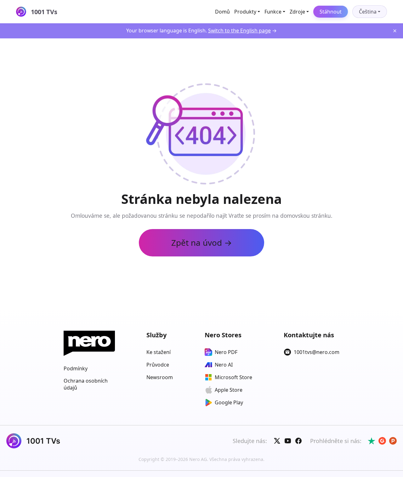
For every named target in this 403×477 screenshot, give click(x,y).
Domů (222, 11)
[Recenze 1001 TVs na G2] (382, 441)
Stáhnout (331, 11)
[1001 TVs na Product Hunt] (393, 441)
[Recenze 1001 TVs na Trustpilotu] (371, 441)
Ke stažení (158, 352)
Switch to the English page (239, 30)
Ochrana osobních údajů (86, 384)
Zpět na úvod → (201, 242)
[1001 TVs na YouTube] (288, 441)
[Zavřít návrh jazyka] (395, 31)
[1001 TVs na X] (277, 441)
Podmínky (76, 368)
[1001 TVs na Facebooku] (298, 441)
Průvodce (157, 364)
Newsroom (159, 377)
